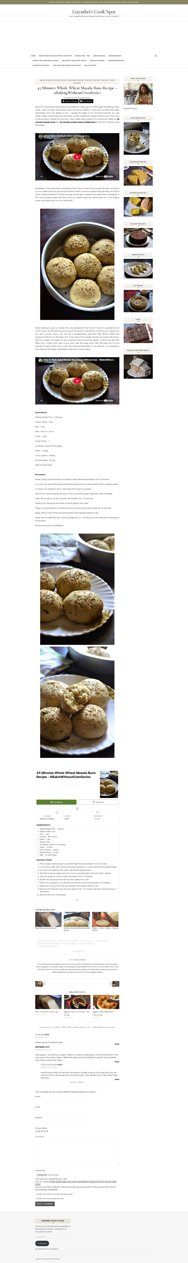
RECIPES (89, 80)
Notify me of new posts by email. (50, 1198)
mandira (39, 1035)
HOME (33, 56)
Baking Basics (99, 56)
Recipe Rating (41, 1128)
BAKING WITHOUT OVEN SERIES (68, 941)
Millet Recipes (133, 2)
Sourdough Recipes (90, 2)
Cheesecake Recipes (73, 2)
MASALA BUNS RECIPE (86, 943)
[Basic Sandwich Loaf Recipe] (48, 919)
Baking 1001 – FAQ (82, 56)
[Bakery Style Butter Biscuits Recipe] (105, 919)
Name (37, 1096)
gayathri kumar (87, 941)
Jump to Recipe (71, 101)
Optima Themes (54, 1259)
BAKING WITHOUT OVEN (46, 941)
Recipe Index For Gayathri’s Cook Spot (55, 56)
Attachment (40, 1170)
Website (38, 1118)
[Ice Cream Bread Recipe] (40, 984)
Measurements (115, 56)
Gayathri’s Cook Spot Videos (74, 61)
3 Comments (77, 951)
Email (37, 1107)
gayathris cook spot (102, 941)
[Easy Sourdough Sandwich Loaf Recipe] (114, 984)
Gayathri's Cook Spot (94, 11)
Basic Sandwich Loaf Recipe (46, 928)
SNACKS (105, 80)
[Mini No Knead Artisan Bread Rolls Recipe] (77, 919)
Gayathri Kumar (85, 98)
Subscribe (42, 1243)
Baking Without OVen (56, 80)
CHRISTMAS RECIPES (76, 80)
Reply (117, 1044)
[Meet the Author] (138, 104)
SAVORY (97, 80)
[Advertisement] (94, 37)
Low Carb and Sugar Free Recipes (112, 2)
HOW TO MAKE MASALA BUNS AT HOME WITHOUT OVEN (57, 943)
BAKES (42, 80)
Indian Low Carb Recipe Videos (46, 61)
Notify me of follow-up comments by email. (55, 1194)
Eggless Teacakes (56, 2)
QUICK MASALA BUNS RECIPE (48, 946)
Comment (40, 1137)
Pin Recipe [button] (99, 802)
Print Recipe (87, 101)
